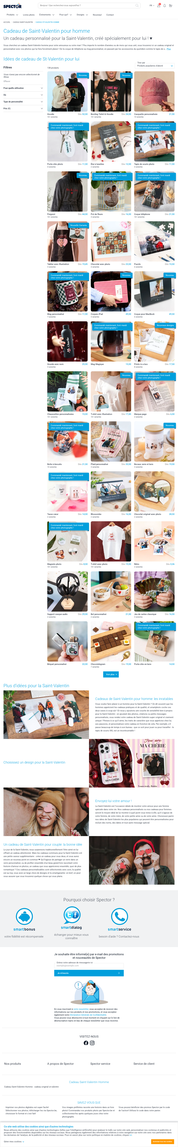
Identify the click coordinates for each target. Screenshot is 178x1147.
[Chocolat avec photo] (111, 241)
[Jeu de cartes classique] (154, 591)
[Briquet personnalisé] (67, 641)
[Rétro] (154, 541)
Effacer (7, 81)
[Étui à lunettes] (111, 141)
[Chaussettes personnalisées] (67, 391)
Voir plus (110, 674)
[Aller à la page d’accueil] (16, 5)
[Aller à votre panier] (171, 5)
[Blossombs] (111, 491)
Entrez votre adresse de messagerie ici (75, 962)
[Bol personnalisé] (111, 591)
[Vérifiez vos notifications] (165, 5)
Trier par (141, 62)
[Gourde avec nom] (67, 341)
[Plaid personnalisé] (111, 441)
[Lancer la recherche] (137, 5)
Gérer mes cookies (13, 1141)
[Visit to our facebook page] (86, 1043)
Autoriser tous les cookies (162, 1142)
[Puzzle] (154, 241)
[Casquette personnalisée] (154, 91)
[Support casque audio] (67, 591)
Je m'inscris (63, 973)
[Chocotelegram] (111, 641)
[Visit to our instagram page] (92, 1043)
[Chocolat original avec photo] (154, 491)
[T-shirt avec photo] (111, 541)
